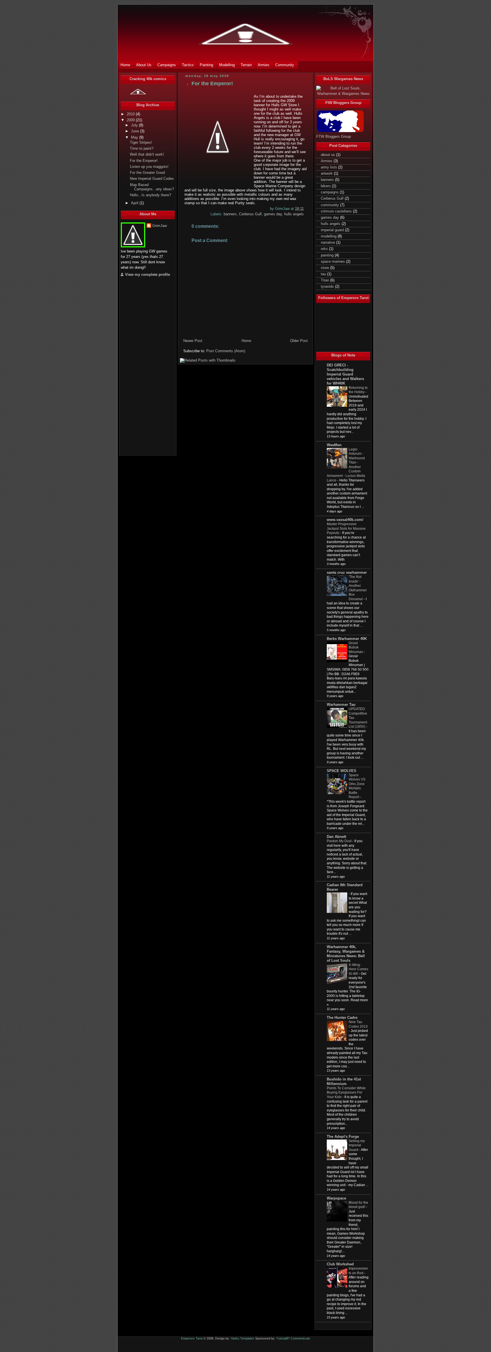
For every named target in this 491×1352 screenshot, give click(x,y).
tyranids (328, 287)
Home (246, 341)
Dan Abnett (336, 837)
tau (324, 274)
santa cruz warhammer (347, 573)
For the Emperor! (144, 161)
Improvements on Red (358, 1271)
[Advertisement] (143, 365)
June (135, 131)
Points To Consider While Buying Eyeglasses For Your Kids (346, 1092)
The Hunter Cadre (342, 1018)
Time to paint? (141, 149)
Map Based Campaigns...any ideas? (152, 187)
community (330, 205)
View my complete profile (147, 275)
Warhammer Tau (341, 705)
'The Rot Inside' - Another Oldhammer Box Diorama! (358, 588)
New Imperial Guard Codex (152, 179)
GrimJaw (159, 226)
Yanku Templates (242, 1338)
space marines (333, 262)
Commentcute (300, 1338)
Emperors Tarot (192, 1338)
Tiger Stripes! (141, 143)
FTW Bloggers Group (333, 137)
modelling (329, 236)
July (135, 125)
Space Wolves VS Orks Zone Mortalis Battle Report (357, 786)
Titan (325, 280)
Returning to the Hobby (358, 390)
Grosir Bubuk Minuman (356, 647)
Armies (327, 161)
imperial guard (333, 230)
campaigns (330, 192)
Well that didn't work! (147, 155)
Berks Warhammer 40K (347, 639)
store (325, 268)
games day (273, 214)
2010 (131, 114)
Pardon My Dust (339, 841)
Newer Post (192, 341)
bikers (326, 186)
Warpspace (336, 1198)
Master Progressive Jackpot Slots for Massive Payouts (346, 528)
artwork (327, 174)
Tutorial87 (283, 1338)
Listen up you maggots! (149, 167)
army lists (329, 167)
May (135, 137)
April (135, 203)
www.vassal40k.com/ (345, 520)
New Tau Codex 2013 (358, 1024)
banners (230, 214)
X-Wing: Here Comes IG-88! (358, 969)
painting (328, 255)
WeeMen (334, 445)
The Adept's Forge (343, 1137)
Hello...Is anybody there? (150, 195)
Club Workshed (340, 1264)
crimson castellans (337, 211)
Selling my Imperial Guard (357, 1145)
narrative (328, 243)
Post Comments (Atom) (225, 351)
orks (325, 249)
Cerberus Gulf (250, 214)
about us (328, 155)
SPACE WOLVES (341, 771)
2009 (131, 120)
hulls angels (294, 214)
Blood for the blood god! (358, 1205)
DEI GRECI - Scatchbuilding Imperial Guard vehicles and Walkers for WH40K (345, 374)
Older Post (299, 341)
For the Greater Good (147, 173)
